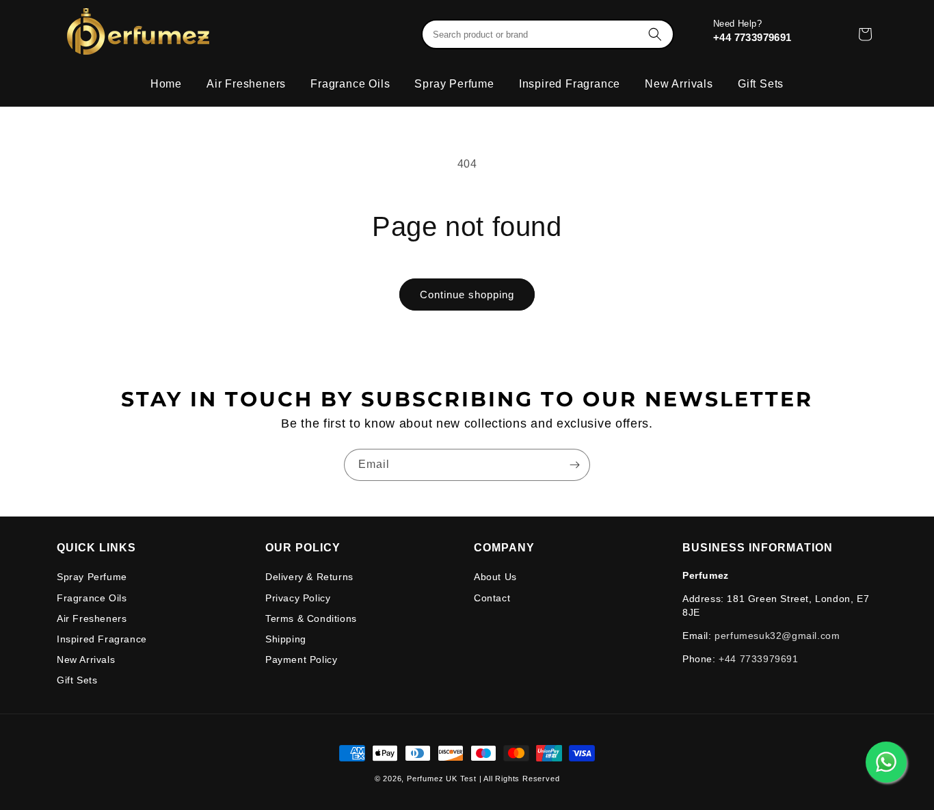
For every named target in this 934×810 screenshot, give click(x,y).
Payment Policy (301, 659)
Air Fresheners (91, 618)
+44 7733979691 (754, 37)
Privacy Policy (297, 597)
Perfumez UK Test (442, 778)
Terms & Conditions (311, 618)
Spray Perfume (92, 576)
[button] (545, 34)
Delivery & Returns (309, 576)
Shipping (285, 638)
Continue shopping (467, 294)
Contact (492, 597)
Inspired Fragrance (102, 638)
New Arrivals (86, 659)
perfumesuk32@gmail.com (777, 635)
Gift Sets (77, 680)
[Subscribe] (574, 465)
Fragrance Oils (91, 597)
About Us (495, 576)
